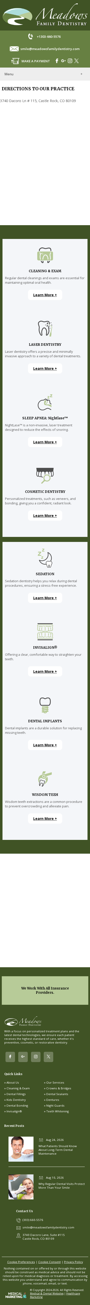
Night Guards (55, 1105)
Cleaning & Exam (18, 1088)
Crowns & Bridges (58, 1088)
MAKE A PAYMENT (36, 61)
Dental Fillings (16, 1094)
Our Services (55, 1082)
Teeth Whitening (57, 1111)
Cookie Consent (49, 1262)
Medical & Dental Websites (47, 1293)
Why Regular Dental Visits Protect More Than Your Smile (61, 1185)
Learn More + (45, 294)
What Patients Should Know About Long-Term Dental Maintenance (57, 1149)
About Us (12, 1082)
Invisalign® (14, 1111)
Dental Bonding (17, 1105)
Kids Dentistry (16, 1100)
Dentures (52, 1100)
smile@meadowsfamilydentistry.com (50, 49)
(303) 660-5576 (32, 1220)
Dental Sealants (57, 1094)
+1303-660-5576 (48, 36)
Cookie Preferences (21, 1262)
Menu (9, 74)
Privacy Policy (73, 1262)
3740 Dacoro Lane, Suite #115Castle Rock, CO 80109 (43, 1236)
